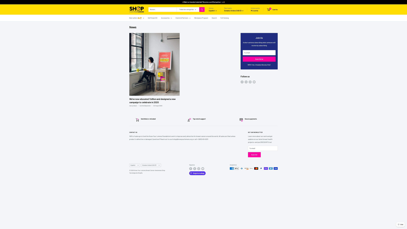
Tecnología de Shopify (135, 173)
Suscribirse (259, 59)
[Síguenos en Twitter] (246, 81)
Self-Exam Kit (152, 18)
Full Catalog (224, 18)
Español (132, 165)
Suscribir (254, 155)
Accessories (165, 18)
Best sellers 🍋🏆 (135, 18)
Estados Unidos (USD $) (149, 165)
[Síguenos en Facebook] (242, 81)
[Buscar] (202, 9)
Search (214, 18)
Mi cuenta (254, 11)
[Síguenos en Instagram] (250, 81)
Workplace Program (201, 18)
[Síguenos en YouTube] (254, 81)
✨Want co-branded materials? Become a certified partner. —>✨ (203, 2)
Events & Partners (182, 18)
